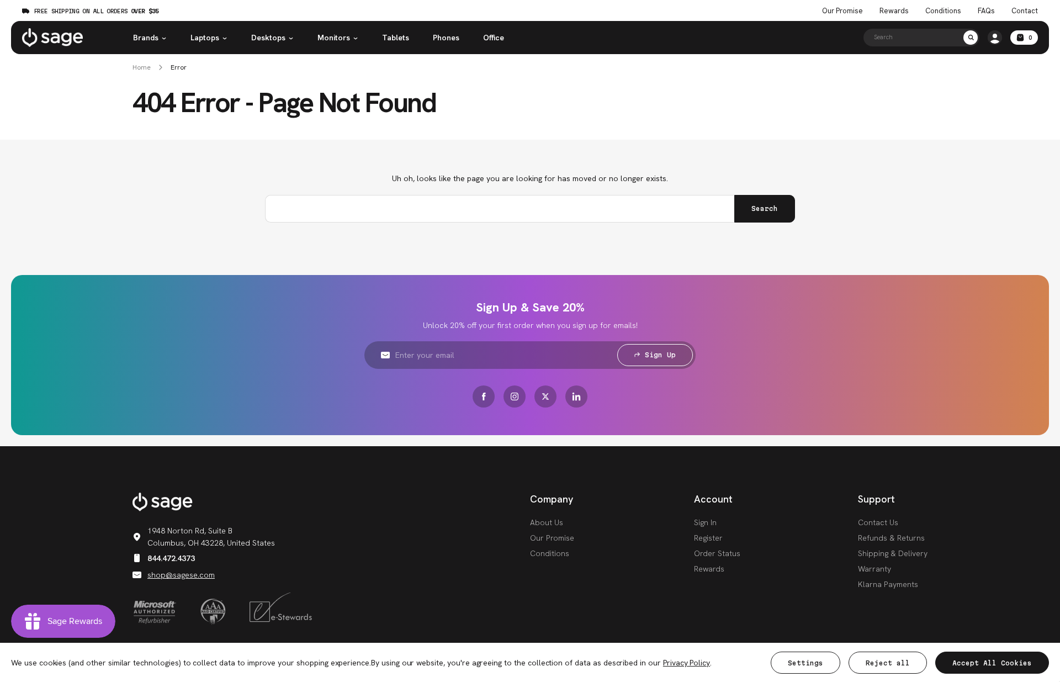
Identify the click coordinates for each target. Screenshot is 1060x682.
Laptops (204, 38)
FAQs (986, 11)
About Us (546, 522)
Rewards (894, 11)
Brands (145, 38)
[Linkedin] (576, 396)
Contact (1024, 11)
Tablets (395, 38)
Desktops (268, 38)
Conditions (943, 11)
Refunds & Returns (891, 538)
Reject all (888, 663)
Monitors (333, 38)
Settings (805, 663)
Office (493, 38)
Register (708, 538)
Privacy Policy (686, 663)
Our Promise (842, 11)
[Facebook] (484, 396)
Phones (446, 38)
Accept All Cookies (992, 663)
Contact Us (878, 522)
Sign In (705, 522)
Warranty (874, 569)
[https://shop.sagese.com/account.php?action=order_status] (995, 37)
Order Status (717, 553)
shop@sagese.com (181, 575)
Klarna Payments (888, 584)
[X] (545, 396)
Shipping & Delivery (893, 553)
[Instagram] (515, 396)
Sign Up (660, 354)
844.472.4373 (171, 558)
